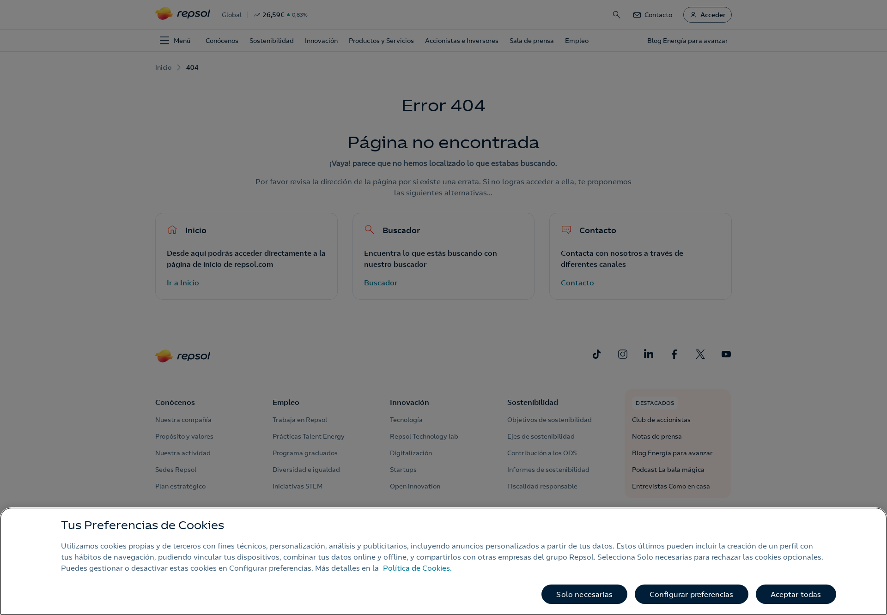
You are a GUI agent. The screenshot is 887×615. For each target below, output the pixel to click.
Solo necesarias (584, 594)
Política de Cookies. (417, 568)
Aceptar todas (796, 594)
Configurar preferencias (692, 594)
